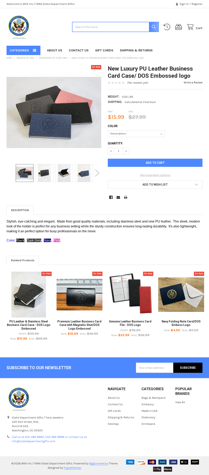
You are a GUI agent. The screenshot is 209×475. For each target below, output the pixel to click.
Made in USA (149, 411)
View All (180, 402)
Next (97, 173)
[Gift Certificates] (179, 27)
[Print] (125, 197)
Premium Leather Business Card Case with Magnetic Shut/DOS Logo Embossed (79, 325)
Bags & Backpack (153, 398)
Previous (11, 173)
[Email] (118, 197)
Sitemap (113, 424)
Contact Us (79, 50)
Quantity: (115, 143)
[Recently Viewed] (167, 27)
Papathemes (72, 467)
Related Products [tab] (22, 260)
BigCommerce (98, 463)
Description (20, 210)
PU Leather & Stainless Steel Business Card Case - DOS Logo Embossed (28, 325)
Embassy (147, 404)
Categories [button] (19, 50)
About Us (54, 50)
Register (196, 4)
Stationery (148, 417)
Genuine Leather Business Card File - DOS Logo (130, 323)
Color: (113, 126)
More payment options (155, 175)
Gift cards (104, 50)
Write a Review (193, 82)
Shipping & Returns (136, 50)
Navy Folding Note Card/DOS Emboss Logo (181, 323)
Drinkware (148, 424)
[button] (155, 184)
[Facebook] (111, 197)
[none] (54, 112)
